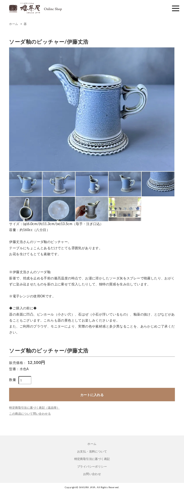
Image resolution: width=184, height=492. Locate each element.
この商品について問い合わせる (30, 413)
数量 (12, 380)
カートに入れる (92, 394)
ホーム (13, 24)
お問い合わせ (92, 474)
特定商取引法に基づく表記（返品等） (34, 407)
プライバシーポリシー (92, 466)
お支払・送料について (92, 451)
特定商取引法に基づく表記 (92, 459)
